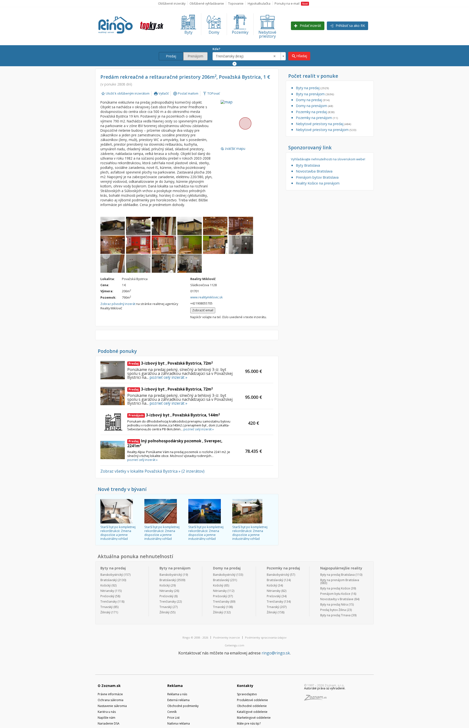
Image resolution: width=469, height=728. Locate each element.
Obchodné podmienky (183, 706)
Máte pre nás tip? (249, 723)
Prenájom (195, 56)
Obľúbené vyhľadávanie (207, 3)
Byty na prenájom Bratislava (339, 580)
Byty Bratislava (308, 165)
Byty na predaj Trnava (335, 615)
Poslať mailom (185, 93)
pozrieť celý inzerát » (168, 377)
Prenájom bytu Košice (335, 594)
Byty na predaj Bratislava (337, 575)
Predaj (171, 56)
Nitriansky (107, 591)
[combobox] (249, 56)
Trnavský (106, 607)
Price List (173, 718)
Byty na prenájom (315, 94)
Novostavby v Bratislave (336, 599)
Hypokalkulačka (259, 3)
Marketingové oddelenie (254, 718)
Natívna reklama (178, 723)
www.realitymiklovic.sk (206, 297)
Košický (105, 585)
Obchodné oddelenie (252, 706)
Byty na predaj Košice (335, 588)
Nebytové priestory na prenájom (326, 129)
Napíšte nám (106, 718)
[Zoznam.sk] (317, 699)
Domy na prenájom (314, 105)
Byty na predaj (312, 88)
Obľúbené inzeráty (171, 3)
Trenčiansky (108, 601)
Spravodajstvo (247, 694)
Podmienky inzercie (226, 637)
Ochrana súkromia (110, 700)
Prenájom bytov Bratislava (317, 177)
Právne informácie (110, 694)
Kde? (216, 49)
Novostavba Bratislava (314, 171)
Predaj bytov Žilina (333, 610)
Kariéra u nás (107, 712)
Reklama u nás (177, 694)
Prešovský (107, 596)
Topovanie (236, 3)
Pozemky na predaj (315, 111)
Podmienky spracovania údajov (266, 637)
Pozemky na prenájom (317, 117)
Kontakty (245, 685)
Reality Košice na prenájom (318, 183)
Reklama (175, 685)
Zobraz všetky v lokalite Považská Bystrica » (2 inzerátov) (152, 471)
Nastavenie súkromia (112, 706)
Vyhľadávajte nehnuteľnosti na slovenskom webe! (328, 159)
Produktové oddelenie (252, 700)
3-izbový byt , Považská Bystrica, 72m (170, 363)
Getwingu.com (234, 645)
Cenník (172, 712)
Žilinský (105, 612)
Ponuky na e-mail (291, 3)
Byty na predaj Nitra (334, 604)
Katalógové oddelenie (252, 712)
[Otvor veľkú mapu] (245, 123)
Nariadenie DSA (108, 723)
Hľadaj (299, 56)
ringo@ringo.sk (276, 653)
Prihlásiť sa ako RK (350, 25)
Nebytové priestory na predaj (323, 123)
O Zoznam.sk (109, 685)
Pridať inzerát (310, 25)
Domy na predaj (313, 100)
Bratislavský (108, 580)
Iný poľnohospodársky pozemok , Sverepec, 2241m (174, 443)
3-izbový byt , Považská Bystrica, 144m (174, 415)
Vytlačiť (161, 93)
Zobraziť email (202, 310)
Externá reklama (178, 700)
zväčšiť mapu (233, 148)
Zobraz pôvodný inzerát (117, 304)
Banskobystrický (111, 575)
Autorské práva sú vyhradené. (324, 688)
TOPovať (211, 93)
